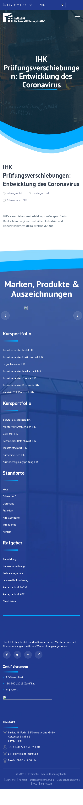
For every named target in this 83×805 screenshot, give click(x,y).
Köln (5, 489)
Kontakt (7, 531)
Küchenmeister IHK (14, 455)
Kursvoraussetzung (14, 566)
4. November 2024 (18, 200)
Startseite (10, 779)
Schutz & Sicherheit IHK (16, 419)
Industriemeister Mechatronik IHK (22, 371)
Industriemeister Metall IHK (19, 350)
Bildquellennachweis (68, 779)
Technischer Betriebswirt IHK (19, 441)
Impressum (47, 783)
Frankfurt (8, 510)
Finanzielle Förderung (15, 580)
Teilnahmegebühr (13, 573)
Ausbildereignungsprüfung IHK (20, 462)
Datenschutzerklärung (42, 779)
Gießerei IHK (10, 433)
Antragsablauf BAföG (15, 587)
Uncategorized (40, 193)
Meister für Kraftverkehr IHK (19, 427)
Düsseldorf (9, 496)
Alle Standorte (11, 517)
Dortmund (8, 503)
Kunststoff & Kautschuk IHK (18, 392)
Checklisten (9, 601)
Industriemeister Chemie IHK (19, 378)
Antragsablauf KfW (14, 594)
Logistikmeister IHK (14, 364)
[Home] (24, 17)
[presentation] (5, 315)
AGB (35, 783)
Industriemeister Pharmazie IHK (21, 385)
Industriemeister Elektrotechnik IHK (23, 357)
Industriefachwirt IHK (15, 448)
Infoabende (9, 524)
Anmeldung (9, 559)
